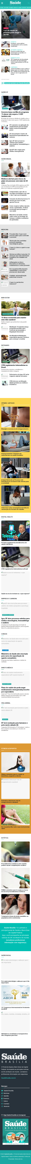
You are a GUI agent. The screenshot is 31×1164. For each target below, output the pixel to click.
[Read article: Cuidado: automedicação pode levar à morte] (4, 277)
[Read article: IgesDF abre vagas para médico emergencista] (4, 151)
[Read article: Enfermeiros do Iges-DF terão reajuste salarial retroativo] (4, 376)
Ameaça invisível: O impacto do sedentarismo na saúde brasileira (12, 454)
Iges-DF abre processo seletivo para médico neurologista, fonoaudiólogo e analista (19, 143)
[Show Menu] (2, 3)
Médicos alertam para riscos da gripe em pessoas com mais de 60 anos (14, 181)
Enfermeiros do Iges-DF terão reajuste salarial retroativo (19, 375)
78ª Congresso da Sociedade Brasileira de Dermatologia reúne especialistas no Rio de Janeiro (19, 61)
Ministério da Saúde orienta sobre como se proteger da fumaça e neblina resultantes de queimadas (19, 217)
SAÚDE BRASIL (6, 361)
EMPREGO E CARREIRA (8, 614)
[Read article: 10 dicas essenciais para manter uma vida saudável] (15, 308)
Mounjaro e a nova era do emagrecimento (14, 429)
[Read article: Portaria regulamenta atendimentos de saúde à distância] (15, 531)
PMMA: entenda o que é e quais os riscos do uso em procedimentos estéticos (14, 890)
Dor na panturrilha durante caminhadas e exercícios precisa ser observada (18, 270)
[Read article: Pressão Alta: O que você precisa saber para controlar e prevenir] (4, 235)
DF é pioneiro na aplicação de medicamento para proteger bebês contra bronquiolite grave (19, 127)
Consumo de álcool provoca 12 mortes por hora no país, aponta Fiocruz (19, 200)
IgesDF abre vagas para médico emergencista (17, 150)
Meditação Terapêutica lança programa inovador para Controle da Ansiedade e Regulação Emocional (18, 329)
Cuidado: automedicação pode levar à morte (17, 276)
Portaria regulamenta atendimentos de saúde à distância (14, 543)
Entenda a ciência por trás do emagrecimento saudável (10, 801)
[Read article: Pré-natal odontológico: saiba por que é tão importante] (15, 969)
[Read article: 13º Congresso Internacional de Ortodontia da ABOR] (15, 995)
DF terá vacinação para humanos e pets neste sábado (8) (14, 724)
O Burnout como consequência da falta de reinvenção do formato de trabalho (15, 508)
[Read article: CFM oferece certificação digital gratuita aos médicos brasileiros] (4, 382)
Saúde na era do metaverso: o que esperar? (15, 593)
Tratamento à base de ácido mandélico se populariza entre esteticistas (14, 917)
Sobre (19, 7)
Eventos (16, 7)
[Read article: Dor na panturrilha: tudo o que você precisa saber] (15, 815)
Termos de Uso (18, 1159)
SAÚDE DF (5, 108)
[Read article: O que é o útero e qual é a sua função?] (4, 249)
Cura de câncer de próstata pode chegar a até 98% (12, 32)
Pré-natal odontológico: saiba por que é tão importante (15, 982)
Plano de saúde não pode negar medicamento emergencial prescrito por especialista (15, 690)
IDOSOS (4, 175)
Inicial (2, 7)
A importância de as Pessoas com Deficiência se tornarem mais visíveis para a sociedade (15, 481)
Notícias (6, 7)
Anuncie (29, 7)
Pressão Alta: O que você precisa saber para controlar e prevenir (19, 235)
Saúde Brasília (8, 1091)
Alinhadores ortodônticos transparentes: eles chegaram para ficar (14, 1034)
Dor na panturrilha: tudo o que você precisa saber (15, 827)
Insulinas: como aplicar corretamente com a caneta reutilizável (19, 45)
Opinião (11, 7)
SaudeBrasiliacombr (8, 1078)
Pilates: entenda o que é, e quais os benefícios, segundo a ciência (12, 775)
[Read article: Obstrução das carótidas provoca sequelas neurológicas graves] (4, 242)
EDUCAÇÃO (5, 650)
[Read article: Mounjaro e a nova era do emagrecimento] (15, 417)
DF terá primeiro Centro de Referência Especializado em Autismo (19, 135)
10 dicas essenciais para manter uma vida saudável (13, 319)
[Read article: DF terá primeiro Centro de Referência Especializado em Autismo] (4, 135)
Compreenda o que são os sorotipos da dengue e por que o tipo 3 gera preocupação (19, 193)
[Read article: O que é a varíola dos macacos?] (4, 283)
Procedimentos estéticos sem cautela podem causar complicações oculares (13, 864)
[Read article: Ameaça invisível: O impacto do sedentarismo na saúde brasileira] (15, 441)
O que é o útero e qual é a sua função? (19, 248)
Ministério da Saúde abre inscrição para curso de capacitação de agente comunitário (14, 656)
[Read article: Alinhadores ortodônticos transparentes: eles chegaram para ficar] (15, 1022)
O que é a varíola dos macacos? (16, 283)
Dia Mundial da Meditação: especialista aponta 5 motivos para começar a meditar (19, 337)
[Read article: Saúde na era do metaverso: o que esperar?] (15, 581)
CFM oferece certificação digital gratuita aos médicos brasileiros (18, 382)
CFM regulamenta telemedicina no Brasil (14, 569)
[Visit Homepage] (15, 3)
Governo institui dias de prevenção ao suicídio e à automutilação (18, 53)
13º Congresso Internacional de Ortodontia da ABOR (15, 1008)
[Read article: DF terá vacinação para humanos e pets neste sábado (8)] (15, 714)
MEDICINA (6, 28)
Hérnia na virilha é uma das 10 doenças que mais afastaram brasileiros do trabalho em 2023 (19, 256)
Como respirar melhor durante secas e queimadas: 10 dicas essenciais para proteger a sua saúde (19, 208)
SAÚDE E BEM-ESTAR (8, 314)
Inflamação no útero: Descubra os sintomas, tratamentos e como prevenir (19, 263)
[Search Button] (29, 3)
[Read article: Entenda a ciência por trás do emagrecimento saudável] (15, 788)
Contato (24, 7)
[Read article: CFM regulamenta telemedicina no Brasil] (15, 356)
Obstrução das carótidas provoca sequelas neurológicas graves (17, 242)
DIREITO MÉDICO (7, 684)
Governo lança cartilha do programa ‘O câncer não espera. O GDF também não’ (15, 114)
